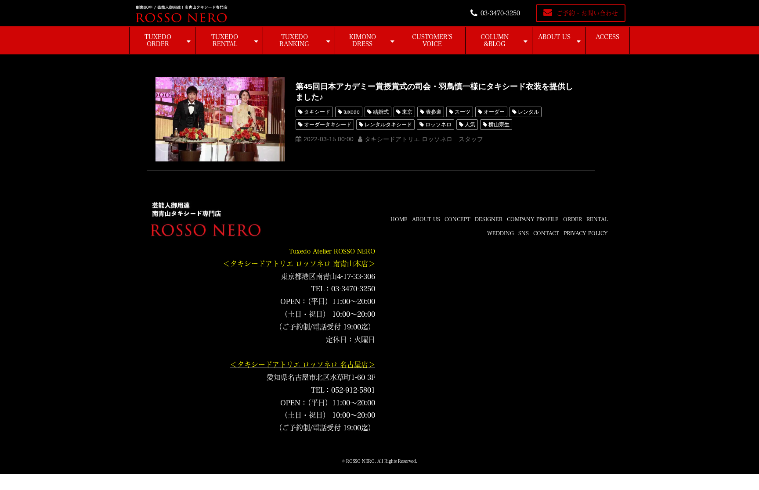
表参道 (433, 112)
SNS (523, 233)
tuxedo (351, 112)
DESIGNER (488, 219)
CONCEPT (457, 219)
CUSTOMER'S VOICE (432, 40)
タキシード (317, 112)
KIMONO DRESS (362, 40)
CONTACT (546, 233)
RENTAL (597, 219)
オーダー (494, 112)
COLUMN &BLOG (495, 40)
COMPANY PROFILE (533, 219)
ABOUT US (554, 37)
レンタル (528, 112)
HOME (399, 219)
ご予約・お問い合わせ (587, 13)
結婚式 (381, 112)
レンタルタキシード (388, 125)
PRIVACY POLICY (586, 233)
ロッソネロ (438, 125)
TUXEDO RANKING (294, 40)
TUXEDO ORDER (158, 40)
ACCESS (607, 37)
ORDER (572, 219)
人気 (470, 125)
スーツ (462, 112)
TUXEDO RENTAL (224, 40)
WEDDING (500, 233)
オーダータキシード (327, 125)
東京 (407, 112)
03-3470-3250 (500, 13)
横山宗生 (499, 125)
